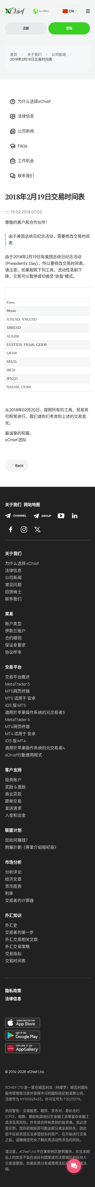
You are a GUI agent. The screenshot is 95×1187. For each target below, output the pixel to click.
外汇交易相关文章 (21, 939)
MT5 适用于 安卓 (20, 698)
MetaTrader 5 (17, 684)
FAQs (22, 146)
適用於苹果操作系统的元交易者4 (35, 748)
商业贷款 (13, 794)
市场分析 (13, 862)
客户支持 (13, 770)
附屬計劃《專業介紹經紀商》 (32, 847)
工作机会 (26, 160)
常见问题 (13, 584)
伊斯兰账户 (15, 631)
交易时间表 (15, 960)
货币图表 (13, 886)
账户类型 (13, 623)
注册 (26, 28)
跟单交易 (13, 801)
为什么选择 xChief (22, 563)
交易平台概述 (17, 677)
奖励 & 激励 (15, 787)
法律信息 (26, 116)
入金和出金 (15, 815)
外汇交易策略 (17, 946)
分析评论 (13, 872)
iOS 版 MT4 (15, 741)
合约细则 (13, 638)
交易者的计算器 (19, 900)
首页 (13, 54)
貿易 (9, 614)
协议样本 (13, 652)
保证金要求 (15, 645)
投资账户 (13, 780)
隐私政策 (13, 990)
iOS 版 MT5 (15, 705)
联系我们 (26, 175)
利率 (9, 893)
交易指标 (13, 953)
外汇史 (11, 925)
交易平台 (13, 667)
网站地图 (32, 504)
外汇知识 (13, 915)
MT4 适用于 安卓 (20, 733)
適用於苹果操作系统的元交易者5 (35, 712)
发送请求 (13, 808)
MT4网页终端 (17, 726)
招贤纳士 (13, 592)
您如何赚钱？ (17, 840)
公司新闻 (59, 54)
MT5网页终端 (17, 691)
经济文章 (13, 879)
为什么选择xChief (34, 101)
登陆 (69, 28)
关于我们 (34, 54)
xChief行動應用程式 (23, 755)
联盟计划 (13, 830)
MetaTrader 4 (17, 719)
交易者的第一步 (19, 932)
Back (19, 465)
